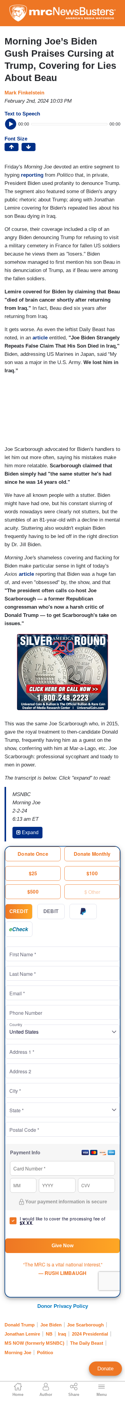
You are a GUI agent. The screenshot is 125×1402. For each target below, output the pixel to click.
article (40, 338)
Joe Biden (51, 1324)
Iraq (62, 1334)
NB (49, 1334)
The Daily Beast (86, 1343)
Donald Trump (20, 1324)
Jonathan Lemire (22, 1334)
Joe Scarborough (85, 1324)
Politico (45, 1352)
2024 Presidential (90, 1334)
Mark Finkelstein (24, 93)
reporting (33, 175)
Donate (105, 1369)
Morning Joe (18, 1352)
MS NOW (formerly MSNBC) (34, 1343)
